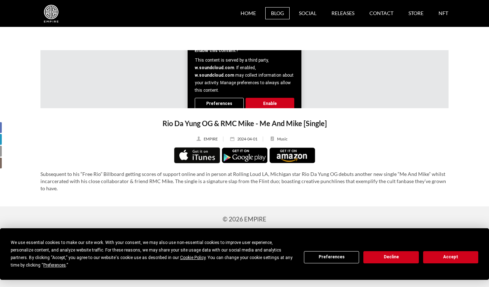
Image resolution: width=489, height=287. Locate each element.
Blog (277, 13)
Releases (342, 13)
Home (248, 13)
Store (415, 13)
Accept (450, 256)
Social (307, 13)
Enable (270, 103)
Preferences (332, 256)
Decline (391, 256)
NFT (443, 13)
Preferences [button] (54, 265)
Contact (381, 13)
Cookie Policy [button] (192, 257)
